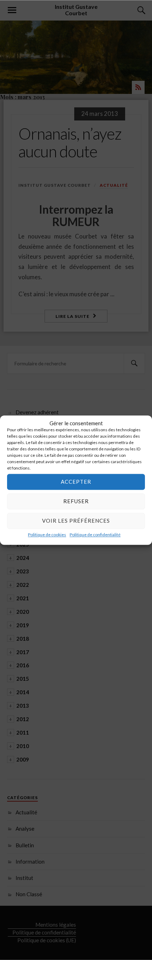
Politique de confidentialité (95, 534)
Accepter (76, 481)
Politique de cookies (47, 534)
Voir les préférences (76, 520)
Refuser (76, 501)
